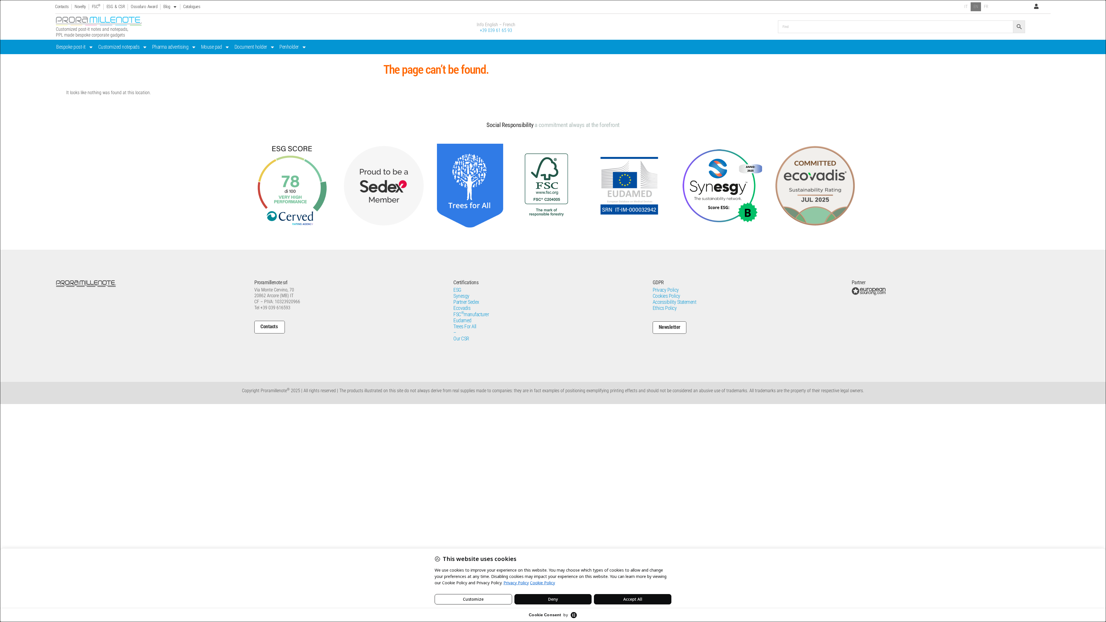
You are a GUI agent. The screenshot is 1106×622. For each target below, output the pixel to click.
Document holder (250, 47)
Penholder (289, 47)
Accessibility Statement (674, 302)
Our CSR (461, 339)
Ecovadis (461, 308)
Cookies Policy (666, 296)
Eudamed (462, 320)
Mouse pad (211, 47)
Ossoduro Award (144, 6)
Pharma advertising (170, 47)
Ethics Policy (665, 308)
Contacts (62, 6)
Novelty (80, 6)
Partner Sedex (466, 302)
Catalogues (191, 6)
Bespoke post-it (71, 47)
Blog (166, 6)
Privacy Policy (666, 290)
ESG (457, 290)
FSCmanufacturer (471, 314)
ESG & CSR (116, 6)
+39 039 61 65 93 (496, 30)
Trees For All (464, 326)
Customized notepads (119, 47)
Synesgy (461, 296)
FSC (96, 6)
